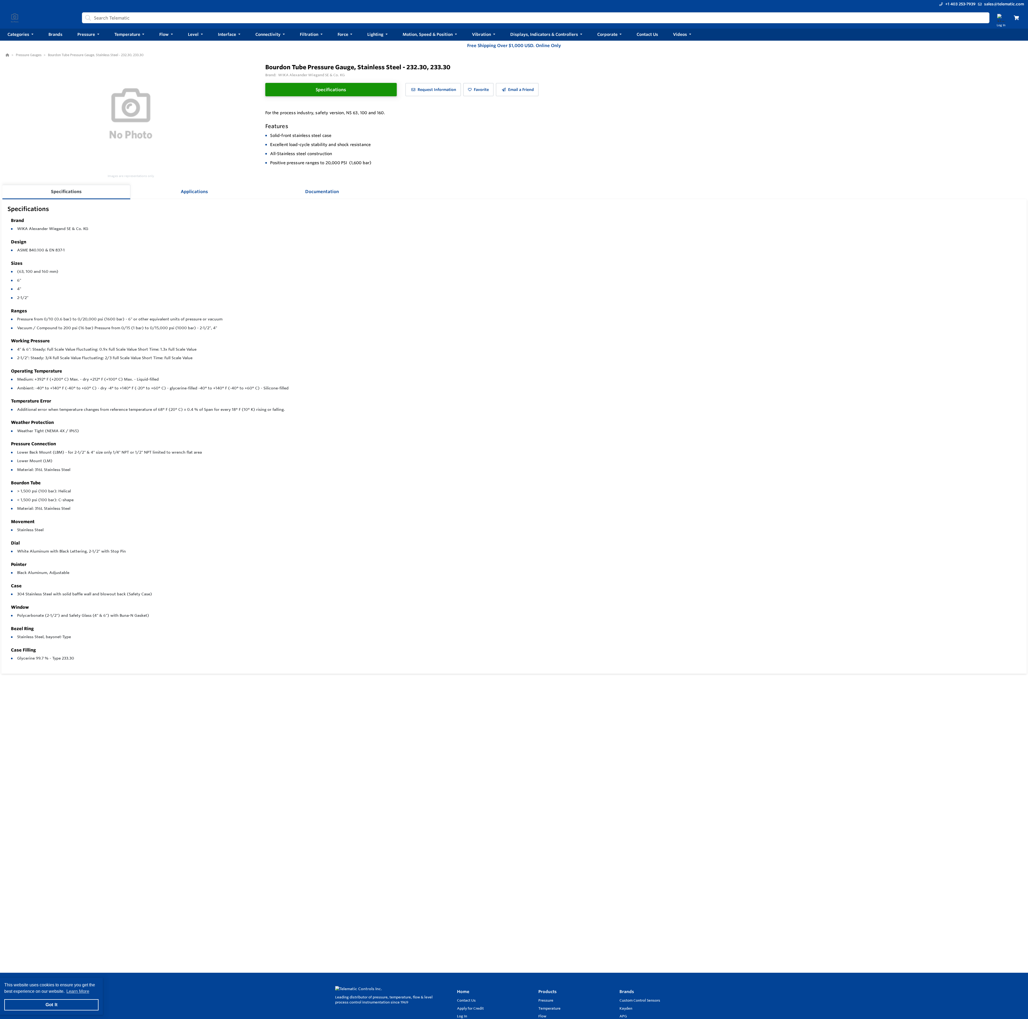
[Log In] (1001, 17)
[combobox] (535, 18)
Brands (626, 991)
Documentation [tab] (322, 191)
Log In (462, 1016)
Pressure (545, 1000)
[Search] (87, 18)
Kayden (625, 1008)
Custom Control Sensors (639, 1000)
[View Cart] (1016, 17)
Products (547, 991)
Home (463, 991)
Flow (542, 1016)
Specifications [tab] (66, 191)
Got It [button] (52, 1004)
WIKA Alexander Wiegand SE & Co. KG (52, 228)
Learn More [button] (77, 991)
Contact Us (466, 1000)
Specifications (331, 89)
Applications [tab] (194, 191)
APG (623, 1016)
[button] (20, 34)
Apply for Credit (470, 1008)
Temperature (549, 1008)
